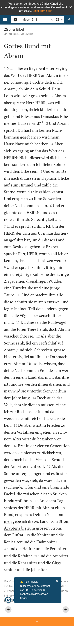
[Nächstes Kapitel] (66, 609)
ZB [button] (57, 19)
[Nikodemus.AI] (8, 600)
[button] (70, 7)
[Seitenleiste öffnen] (37, 621)
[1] (42, 122)
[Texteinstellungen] (69, 19)
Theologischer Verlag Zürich (20, 34)
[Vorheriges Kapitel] (8, 609)
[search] (35, 19)
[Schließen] (57, 581)
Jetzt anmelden (42, 11)
